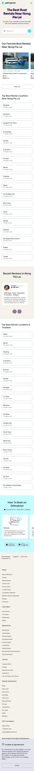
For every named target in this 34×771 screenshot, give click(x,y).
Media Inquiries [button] (6, 580)
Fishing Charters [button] (6, 636)
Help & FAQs (5, 726)
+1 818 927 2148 (6, 729)
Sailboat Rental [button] (6, 648)
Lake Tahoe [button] (5, 692)
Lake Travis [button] (5, 698)
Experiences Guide (7, 670)
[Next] (19, 311)
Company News (6, 664)
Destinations (5, 673)
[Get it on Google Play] (23, 545)
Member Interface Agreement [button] (10, 595)
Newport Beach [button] (6, 701)
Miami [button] (3, 686)
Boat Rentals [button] (5, 630)
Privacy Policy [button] (6, 586)
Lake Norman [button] (6, 707)
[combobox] (14, 31)
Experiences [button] (6, 625)
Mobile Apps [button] (5, 617)
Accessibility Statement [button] (8, 592)
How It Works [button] (6, 611)
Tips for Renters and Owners (10, 676)
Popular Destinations (9, 681)
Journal (4, 659)
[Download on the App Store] (10, 545)
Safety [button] (4, 620)
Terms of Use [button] (21, 751)
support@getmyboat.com (9, 732)
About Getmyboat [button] (7, 574)
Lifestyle (4, 667)
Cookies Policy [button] (6, 589)
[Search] (29, 31)
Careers (4, 577)
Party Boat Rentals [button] (7, 654)
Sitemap (4, 598)
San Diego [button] (5, 695)
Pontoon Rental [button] (6, 642)
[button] (16, 60)
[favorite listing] (28, 71)
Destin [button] (4, 713)
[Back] (14, 311)
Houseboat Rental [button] (7, 639)
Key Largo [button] (5, 710)
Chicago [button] (4, 704)
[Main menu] (31, 3)
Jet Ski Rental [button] (6, 633)
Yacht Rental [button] (5, 645)
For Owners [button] (5, 614)
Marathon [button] (4, 716)
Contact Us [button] (5, 601)
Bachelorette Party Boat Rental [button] (11, 651)
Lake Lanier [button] (5, 689)
